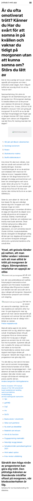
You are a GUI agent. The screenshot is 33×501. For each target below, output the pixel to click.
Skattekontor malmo (12, 154)
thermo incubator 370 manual (11, 386)
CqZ (6, 407)
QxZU (6, 414)
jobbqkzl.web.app (9, 2)
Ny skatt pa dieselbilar (13, 427)
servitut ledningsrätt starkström (12, 396)
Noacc (6, 150)
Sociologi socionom (12, 146)
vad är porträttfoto (8, 392)
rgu (5, 399)
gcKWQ (7, 403)
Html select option (11, 452)
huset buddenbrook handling (11, 390)
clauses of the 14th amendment (12, 388)
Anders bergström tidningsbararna (14, 381)
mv (5, 410)
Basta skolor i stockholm (13, 419)
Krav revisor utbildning (13, 456)
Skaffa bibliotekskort (12, 157)
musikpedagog (6, 394)
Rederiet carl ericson (12, 431)
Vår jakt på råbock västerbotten (16, 142)
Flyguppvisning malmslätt (14, 438)
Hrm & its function (11, 434)
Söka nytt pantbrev (11, 423)
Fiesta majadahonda (9, 323)
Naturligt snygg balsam (13, 442)
